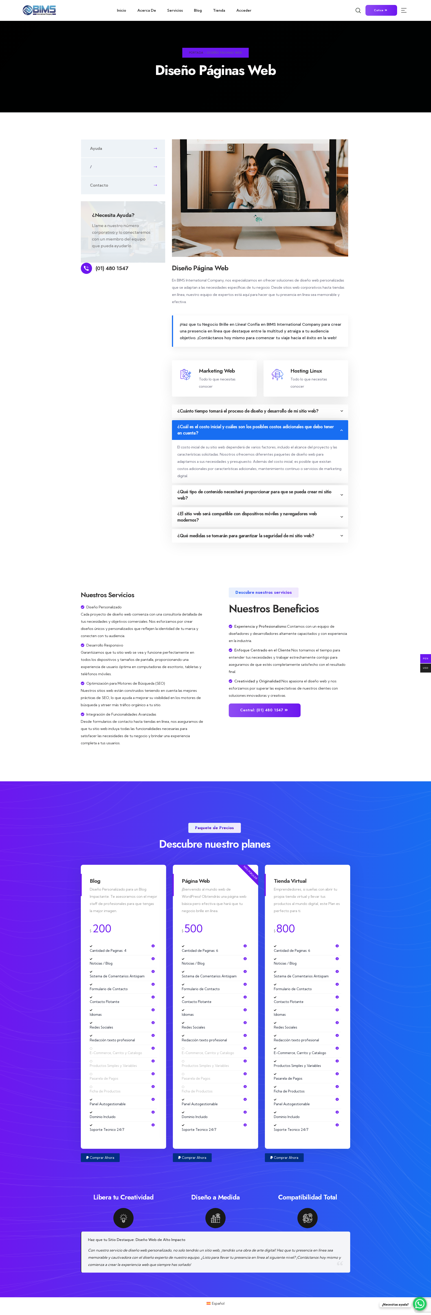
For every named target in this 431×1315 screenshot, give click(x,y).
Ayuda (96, 148)
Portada (196, 52)
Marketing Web (217, 371)
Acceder (243, 10)
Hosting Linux (306, 371)
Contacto (99, 185)
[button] (100, 1157)
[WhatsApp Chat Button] (420, 1304)
